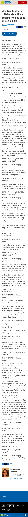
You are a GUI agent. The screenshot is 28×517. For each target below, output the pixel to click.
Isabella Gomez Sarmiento (8, 24)
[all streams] (26, 515)
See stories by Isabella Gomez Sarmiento (16, 479)
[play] (2, 515)
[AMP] (18, 506)
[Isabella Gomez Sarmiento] (5, 472)
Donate (23, 2)
